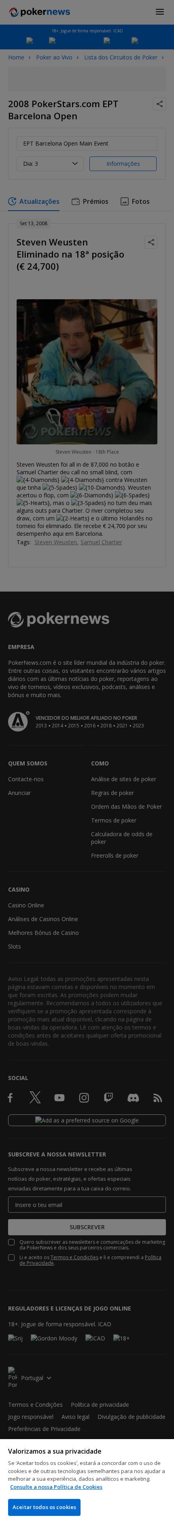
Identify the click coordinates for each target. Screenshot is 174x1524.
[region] (87, 1481)
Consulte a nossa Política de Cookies (56, 1486)
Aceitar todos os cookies (44, 1507)
